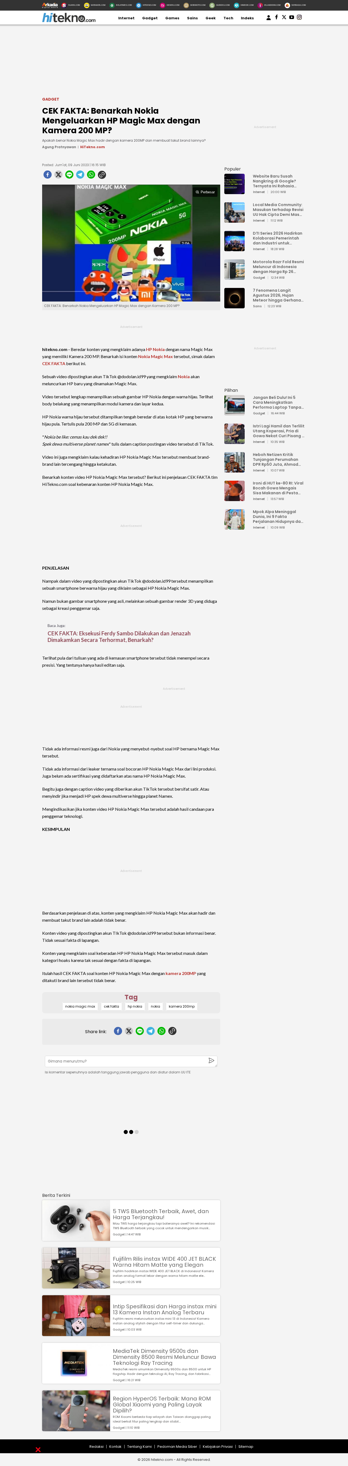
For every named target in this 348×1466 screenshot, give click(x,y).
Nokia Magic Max (155, 356)
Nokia (184, 376)
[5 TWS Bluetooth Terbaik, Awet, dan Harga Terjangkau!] (76, 1238)
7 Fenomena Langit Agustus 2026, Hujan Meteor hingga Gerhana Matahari (277, 295)
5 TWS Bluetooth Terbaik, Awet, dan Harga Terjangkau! (161, 1214)
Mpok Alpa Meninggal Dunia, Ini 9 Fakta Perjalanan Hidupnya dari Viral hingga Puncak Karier (278, 516)
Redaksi (96, 1446)
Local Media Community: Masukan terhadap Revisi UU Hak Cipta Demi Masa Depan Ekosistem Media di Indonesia (278, 209)
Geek (211, 18)
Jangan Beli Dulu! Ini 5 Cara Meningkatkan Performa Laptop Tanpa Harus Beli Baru (277, 402)
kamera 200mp (182, 1006)
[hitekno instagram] (299, 18)
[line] (69, 176)
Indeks (247, 18)
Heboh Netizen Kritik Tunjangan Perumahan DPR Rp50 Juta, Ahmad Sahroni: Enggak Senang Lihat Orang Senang (277, 459)
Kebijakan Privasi (218, 1446)
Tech (228, 18)
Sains (192, 18)
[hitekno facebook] (276, 18)
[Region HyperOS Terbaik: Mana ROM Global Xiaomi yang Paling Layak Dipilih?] (76, 1428)
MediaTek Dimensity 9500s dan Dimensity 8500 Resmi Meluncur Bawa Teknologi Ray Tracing (164, 1357)
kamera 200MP (181, 973)
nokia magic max (80, 1006)
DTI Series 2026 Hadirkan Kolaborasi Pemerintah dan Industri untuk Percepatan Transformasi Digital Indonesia (277, 238)
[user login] (269, 20)
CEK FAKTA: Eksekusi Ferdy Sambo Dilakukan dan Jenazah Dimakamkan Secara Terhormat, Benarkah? (119, 636)
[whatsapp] (91, 176)
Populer (232, 169)
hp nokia (135, 1006)
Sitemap (245, 1446)
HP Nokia (155, 349)
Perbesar (208, 192)
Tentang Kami (139, 1446)
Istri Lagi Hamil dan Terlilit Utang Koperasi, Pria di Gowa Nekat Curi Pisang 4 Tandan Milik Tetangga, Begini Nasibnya (278, 431)
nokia (155, 1006)
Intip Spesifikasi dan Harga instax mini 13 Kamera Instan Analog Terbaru (164, 1309)
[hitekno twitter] (284, 18)
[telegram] (80, 176)
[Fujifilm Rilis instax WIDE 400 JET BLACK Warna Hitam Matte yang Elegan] (76, 1286)
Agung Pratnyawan (59, 147)
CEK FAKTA (53, 363)
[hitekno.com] (68, 21)
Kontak (115, 1446)
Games (172, 18)
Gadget (150, 18)
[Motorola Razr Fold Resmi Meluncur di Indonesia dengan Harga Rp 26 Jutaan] (234, 277)
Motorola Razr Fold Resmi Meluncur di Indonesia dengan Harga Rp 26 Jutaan (278, 266)
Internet (126, 18)
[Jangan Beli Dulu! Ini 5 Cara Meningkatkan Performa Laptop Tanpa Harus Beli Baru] (234, 413)
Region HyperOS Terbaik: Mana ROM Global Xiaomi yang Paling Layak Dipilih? (162, 1405)
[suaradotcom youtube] (291, 18)
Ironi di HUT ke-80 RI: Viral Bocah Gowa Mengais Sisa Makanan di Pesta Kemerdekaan (278, 488)
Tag (131, 997)
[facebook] (47, 176)
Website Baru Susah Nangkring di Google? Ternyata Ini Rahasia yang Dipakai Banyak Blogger (274, 181)
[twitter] (58, 176)
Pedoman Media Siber (177, 1446)
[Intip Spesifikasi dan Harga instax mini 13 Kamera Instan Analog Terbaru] (76, 1333)
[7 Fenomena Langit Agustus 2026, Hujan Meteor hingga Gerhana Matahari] (234, 305)
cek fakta (111, 1006)
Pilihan (231, 390)
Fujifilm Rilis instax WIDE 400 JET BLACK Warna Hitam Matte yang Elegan (164, 1262)
